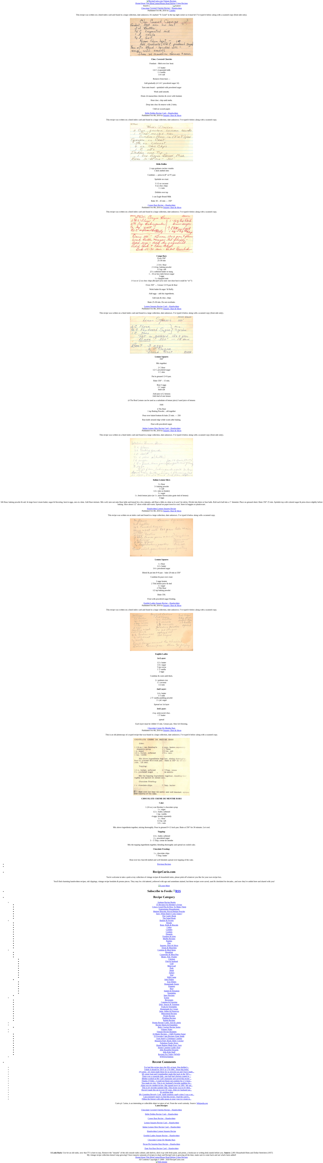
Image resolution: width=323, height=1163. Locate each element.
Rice (171, 989)
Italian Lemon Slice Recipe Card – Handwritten (162, 428)
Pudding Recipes (169, 1018)
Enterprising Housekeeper (169, 909)
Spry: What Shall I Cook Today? (169, 914)
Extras (166, 998)
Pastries (169, 941)
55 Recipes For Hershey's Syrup (169, 905)
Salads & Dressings (171, 991)
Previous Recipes (164, 864)
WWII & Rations (166, 1057)
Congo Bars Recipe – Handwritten (161, 205)
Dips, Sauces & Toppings (169, 1004)
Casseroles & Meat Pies (169, 954)
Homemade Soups (171, 984)
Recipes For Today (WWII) (169, 1054)
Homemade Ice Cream (169, 1009)
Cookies (169, 932)
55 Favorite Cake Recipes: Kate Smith (169, 1036)
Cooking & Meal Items (166, 950)
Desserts (169, 934)
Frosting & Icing (169, 936)
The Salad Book (169, 918)
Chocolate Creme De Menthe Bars (161, 728)
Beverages (169, 1000)
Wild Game (171, 977)
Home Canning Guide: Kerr (169, 1048)
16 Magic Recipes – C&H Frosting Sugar (169, 1034)
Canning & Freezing (169, 1002)
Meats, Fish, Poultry (169, 957)
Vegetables (171, 993)
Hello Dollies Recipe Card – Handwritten (161, 113)
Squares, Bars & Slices (172, 115)
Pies (169, 943)
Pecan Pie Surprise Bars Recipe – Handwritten (161, 1144)
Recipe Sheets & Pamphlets (167, 1025)
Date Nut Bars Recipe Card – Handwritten (162, 1148)
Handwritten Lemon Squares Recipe (161, 509)
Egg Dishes (171, 982)
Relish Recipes (169, 1020)
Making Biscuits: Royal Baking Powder (169, 911)
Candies (172, 10)
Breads (169, 923)
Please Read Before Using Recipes (174, 3)
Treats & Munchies (169, 948)
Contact (157, 3)
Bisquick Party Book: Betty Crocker (169, 1041)
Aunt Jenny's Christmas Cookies (169, 1038)
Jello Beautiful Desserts (169, 1050)
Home (137, 3)
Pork (171, 968)
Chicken (171, 959)
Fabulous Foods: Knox (169, 1043)
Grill (171, 964)
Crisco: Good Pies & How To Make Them (169, 907)
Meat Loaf (171, 966)
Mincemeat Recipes (169, 1013)
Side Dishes (169, 979)
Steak (171, 970)
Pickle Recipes (169, 1016)
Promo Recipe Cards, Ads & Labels (166, 1023)
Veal (171, 975)
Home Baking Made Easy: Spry (169, 1045)
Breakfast (169, 952)
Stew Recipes (169, 995)
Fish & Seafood (171, 961)
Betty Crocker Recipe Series (169, 1027)
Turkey (171, 973)
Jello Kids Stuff (169, 1052)
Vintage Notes (166, 1029)
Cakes (169, 927)
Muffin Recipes (169, 939)
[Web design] (161, 1162)
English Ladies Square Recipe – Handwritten (162, 603)
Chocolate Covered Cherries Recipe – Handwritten (161, 8)
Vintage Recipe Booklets (167, 1032)
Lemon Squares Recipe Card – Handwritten (161, 306)
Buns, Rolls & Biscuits (169, 925)
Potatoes (171, 986)
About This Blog (147, 3)
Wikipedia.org (202, 1103)
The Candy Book (169, 916)
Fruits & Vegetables (169, 1007)
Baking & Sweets (167, 920)
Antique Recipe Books (166, 902)
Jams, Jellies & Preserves (169, 1011)
